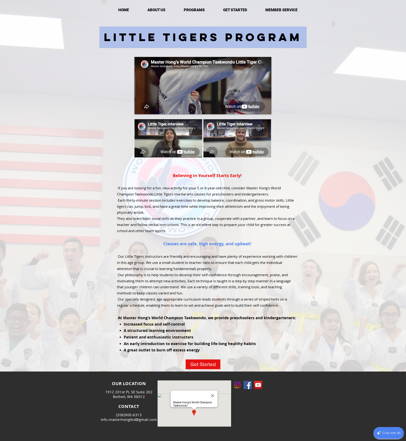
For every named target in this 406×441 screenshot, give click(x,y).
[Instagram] (237, 385)
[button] (194, 10)
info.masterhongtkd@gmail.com (129, 419)
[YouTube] (258, 385)
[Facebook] (248, 385)
